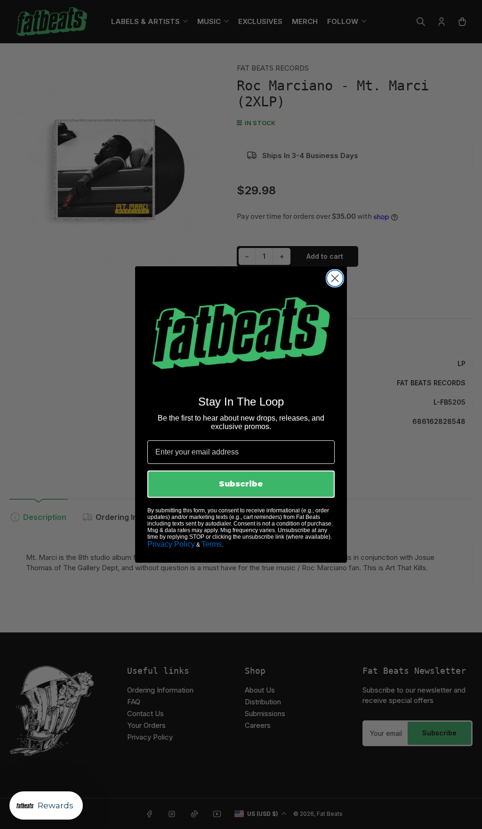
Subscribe (241, 483)
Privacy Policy (171, 544)
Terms (211, 544)
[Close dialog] (335, 278)
